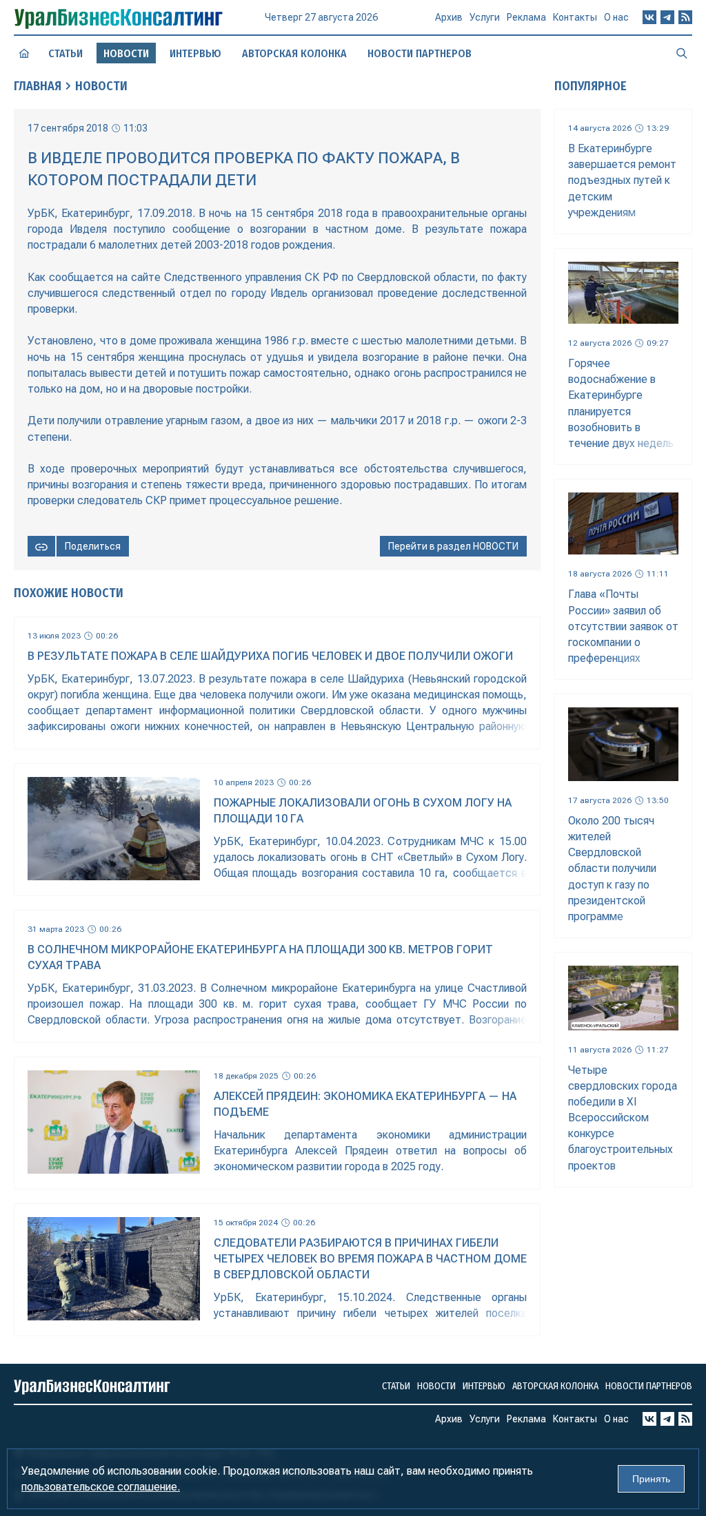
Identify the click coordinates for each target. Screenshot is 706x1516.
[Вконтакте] (649, 17)
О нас (616, 17)
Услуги (485, 17)
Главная (37, 86)
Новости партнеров (419, 53)
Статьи (65, 53)
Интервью (195, 53)
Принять (651, 1478)
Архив (449, 17)
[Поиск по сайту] (682, 53)
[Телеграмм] (667, 17)
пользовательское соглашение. (100, 1486)
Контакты (575, 17)
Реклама (526, 17)
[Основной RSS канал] (685, 17)
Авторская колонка (294, 53)
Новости (101, 86)
